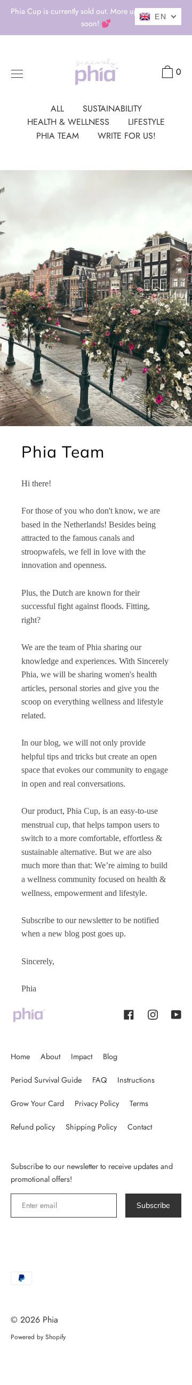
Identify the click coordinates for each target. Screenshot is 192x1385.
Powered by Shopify (38, 1337)
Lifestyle (146, 122)
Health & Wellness (68, 122)
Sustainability (112, 108)
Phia (50, 1320)
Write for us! (127, 136)
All (57, 108)
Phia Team (57, 136)
